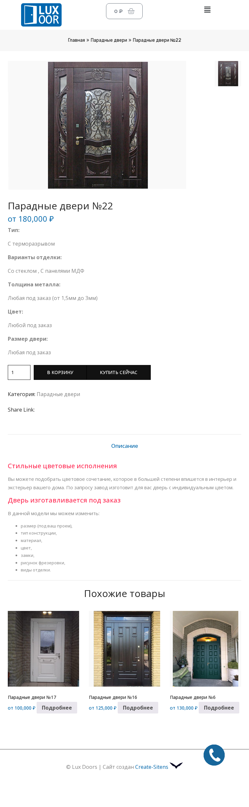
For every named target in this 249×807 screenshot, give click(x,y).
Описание (124, 445)
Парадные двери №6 (193, 697)
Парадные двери (109, 40)
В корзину (60, 372)
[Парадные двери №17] (43, 648)
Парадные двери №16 (113, 697)
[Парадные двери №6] (205, 648)
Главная (76, 40)
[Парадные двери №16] (124, 648)
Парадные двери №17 (32, 697)
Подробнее (57, 707)
